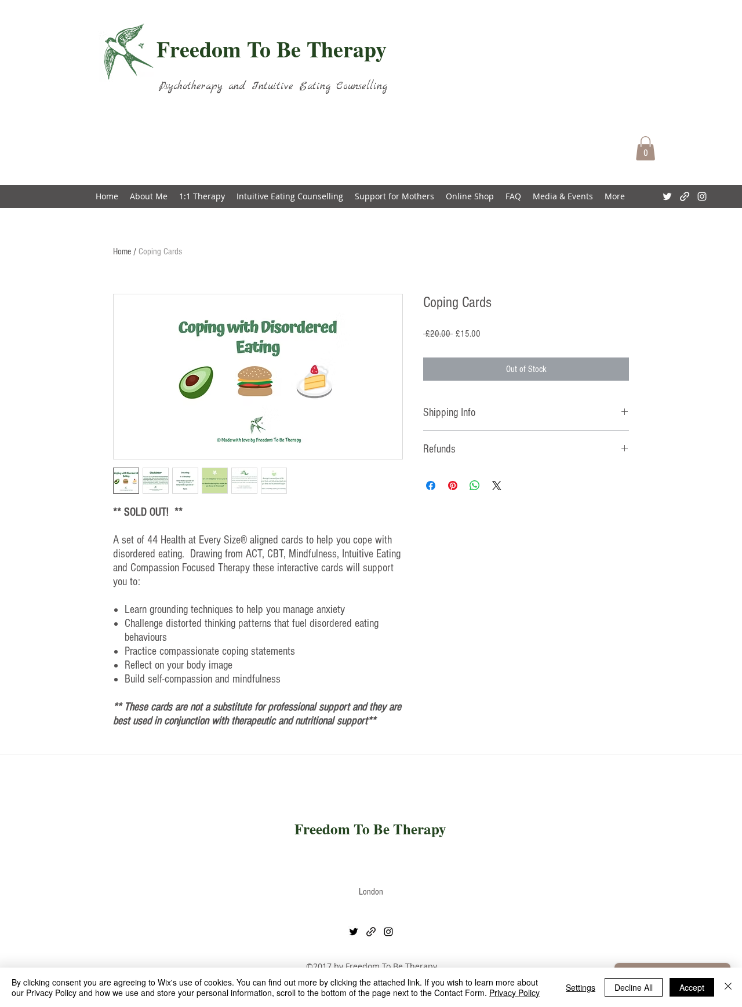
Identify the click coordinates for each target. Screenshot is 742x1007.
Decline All (633, 987)
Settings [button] (580, 987)
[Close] (728, 987)
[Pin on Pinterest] (453, 485)
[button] (645, 148)
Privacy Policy (514, 992)
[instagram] (702, 196)
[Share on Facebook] (431, 485)
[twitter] (667, 196)
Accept (691, 987)
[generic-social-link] (684, 196)
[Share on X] (497, 485)
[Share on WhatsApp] (475, 485)
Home (122, 251)
